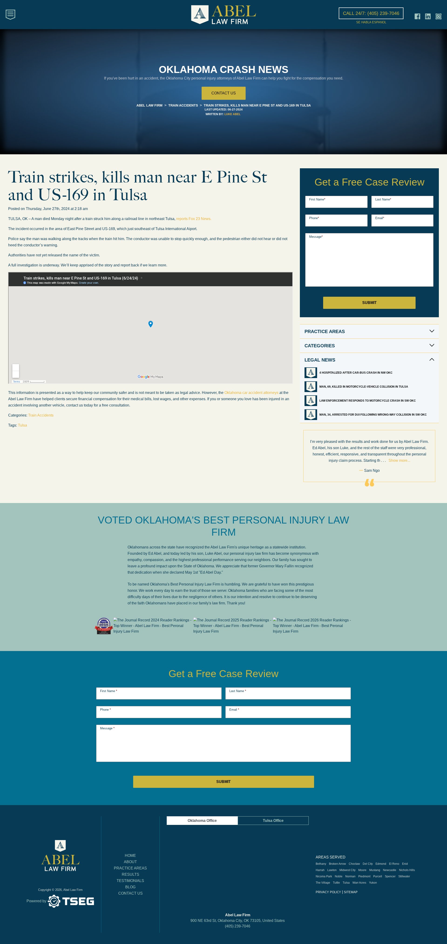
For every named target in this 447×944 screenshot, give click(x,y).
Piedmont (364, 876)
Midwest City (347, 870)
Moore (362, 870)
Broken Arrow (337, 863)
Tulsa (22, 425)
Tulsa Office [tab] (273, 821)
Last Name (383, 199)
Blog (130, 887)
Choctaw (354, 863)
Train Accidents (41, 415)
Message (316, 236)
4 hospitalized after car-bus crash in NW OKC (356, 372)
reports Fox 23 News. (194, 219)
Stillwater (404, 876)
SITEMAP (351, 892)
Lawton (332, 870)
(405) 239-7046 (237, 926)
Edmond (381, 863)
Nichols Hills (407, 870)
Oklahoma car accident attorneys (251, 393)
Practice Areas (130, 868)
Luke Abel (232, 114)
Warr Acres (359, 882)
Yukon (373, 882)
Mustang (374, 870)
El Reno (394, 863)
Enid (405, 863)
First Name (317, 199)
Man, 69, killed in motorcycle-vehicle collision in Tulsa (364, 386)
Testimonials (130, 881)
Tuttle (336, 882)
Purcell (377, 876)
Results (130, 874)
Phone (314, 218)
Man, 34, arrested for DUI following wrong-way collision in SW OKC (373, 414)
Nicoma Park (324, 876)
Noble (338, 876)
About (130, 862)
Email (379, 218)
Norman (350, 876)
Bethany (321, 863)
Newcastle (389, 870)
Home (130, 856)
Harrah (320, 870)
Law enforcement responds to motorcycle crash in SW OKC (368, 400)
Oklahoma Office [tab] (202, 821)
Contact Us (130, 893)
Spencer (390, 876)
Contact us (223, 93)
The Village (323, 882)
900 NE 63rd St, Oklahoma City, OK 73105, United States (237, 921)
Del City (368, 863)
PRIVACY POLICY (328, 892)
